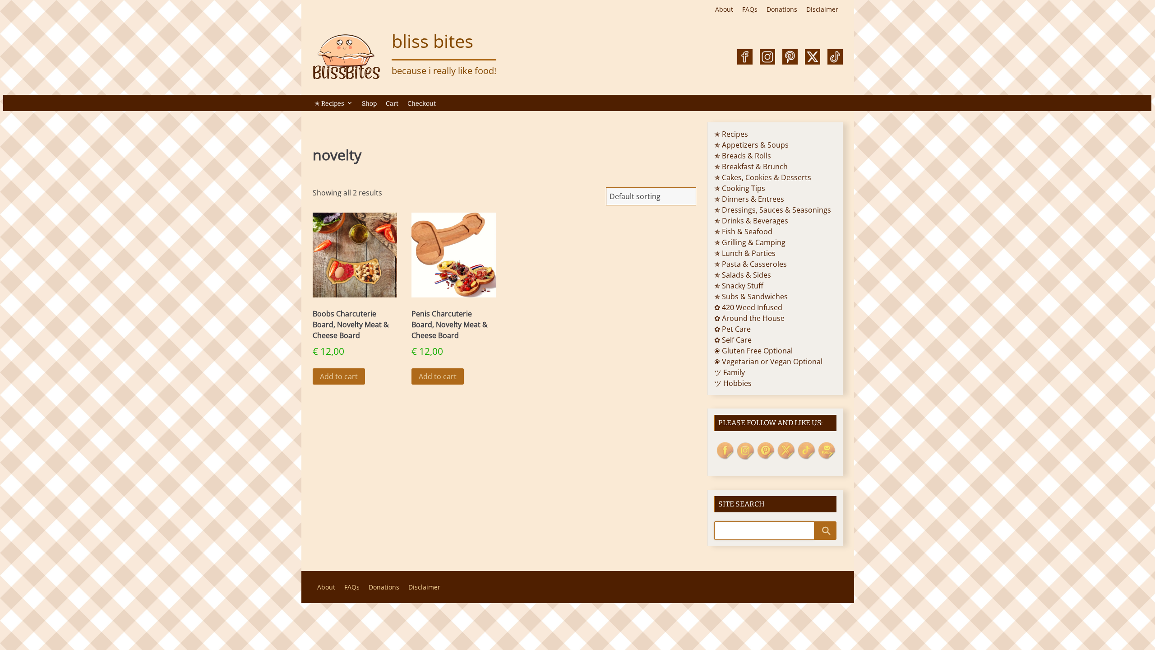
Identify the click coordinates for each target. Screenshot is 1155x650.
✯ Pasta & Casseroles (750, 264)
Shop (369, 103)
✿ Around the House (749, 318)
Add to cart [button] (339, 376)
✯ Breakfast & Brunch (751, 167)
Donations (782, 9)
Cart (392, 103)
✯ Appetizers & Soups (751, 145)
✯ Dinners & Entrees (749, 199)
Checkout (421, 103)
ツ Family (729, 372)
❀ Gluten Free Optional (753, 351)
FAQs (750, 9)
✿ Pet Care (732, 329)
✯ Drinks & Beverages (751, 221)
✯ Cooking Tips (739, 188)
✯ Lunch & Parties (745, 253)
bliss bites (432, 40)
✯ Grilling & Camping (749, 242)
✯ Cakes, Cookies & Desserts (762, 177)
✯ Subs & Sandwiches (751, 297)
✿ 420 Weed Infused (748, 307)
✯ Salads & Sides (742, 275)
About (724, 9)
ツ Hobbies (733, 383)
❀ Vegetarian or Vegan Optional (768, 362)
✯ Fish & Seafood (743, 232)
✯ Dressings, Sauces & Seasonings (772, 210)
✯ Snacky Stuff (738, 286)
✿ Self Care (733, 340)
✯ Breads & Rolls (742, 156)
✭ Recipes (329, 103)
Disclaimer (822, 9)
